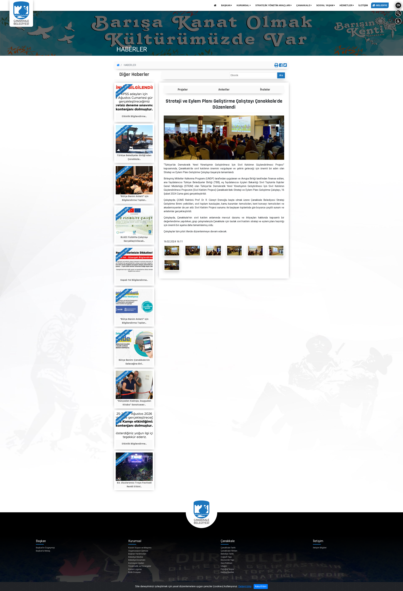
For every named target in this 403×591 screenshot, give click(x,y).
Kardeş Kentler (227, 572)
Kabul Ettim (260, 586)
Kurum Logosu (135, 569)
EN (398, 5)
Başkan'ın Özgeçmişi (45, 547)
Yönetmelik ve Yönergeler (139, 566)
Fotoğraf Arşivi (227, 569)
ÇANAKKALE (303, 5)
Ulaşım (224, 566)
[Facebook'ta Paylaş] (281, 65)
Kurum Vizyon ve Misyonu (139, 547)
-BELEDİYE (381, 5)
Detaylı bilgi (244, 586)
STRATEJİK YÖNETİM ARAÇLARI (273, 5)
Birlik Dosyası (134, 572)
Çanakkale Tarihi (228, 547)
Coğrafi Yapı (226, 557)
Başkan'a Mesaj (43, 551)
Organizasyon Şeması (138, 551)
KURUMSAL (243, 5)
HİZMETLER (346, 5)
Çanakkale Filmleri (229, 551)
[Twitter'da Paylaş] (285, 65)
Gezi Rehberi (226, 563)
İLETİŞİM (363, 5)
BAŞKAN (226, 5)
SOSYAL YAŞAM (325, 5)
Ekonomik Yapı (227, 560)
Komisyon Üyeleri (136, 563)
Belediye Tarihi (227, 554)
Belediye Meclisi (135, 557)
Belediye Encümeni (136, 560)
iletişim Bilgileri (319, 547)
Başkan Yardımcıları (137, 554)
